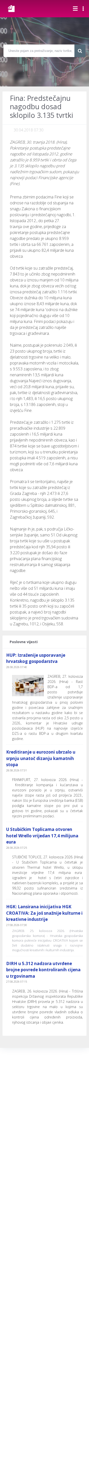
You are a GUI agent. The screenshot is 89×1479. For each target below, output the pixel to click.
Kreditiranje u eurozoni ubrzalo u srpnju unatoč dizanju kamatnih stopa (40, 758)
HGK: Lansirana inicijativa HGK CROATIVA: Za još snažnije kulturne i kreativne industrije (44, 913)
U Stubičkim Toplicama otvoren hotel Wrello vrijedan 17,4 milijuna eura (42, 835)
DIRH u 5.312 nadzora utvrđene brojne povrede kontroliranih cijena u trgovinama (43, 970)
